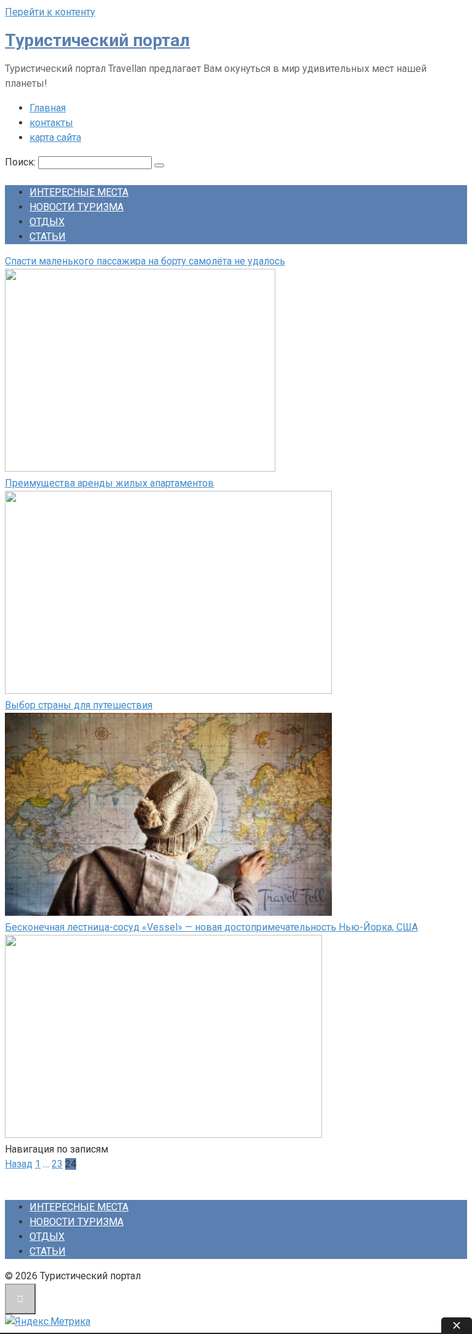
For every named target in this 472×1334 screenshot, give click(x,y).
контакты (51, 123)
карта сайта (55, 137)
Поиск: (21, 162)
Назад (19, 1164)
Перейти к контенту (50, 12)
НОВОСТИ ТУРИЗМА (77, 207)
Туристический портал (97, 40)
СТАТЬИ (48, 236)
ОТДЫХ (47, 222)
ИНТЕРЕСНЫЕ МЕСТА (79, 192)
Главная (48, 108)
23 (57, 1164)
